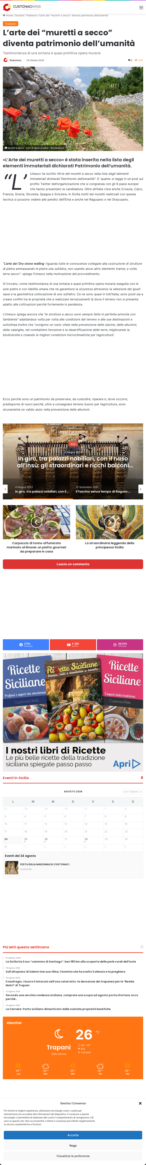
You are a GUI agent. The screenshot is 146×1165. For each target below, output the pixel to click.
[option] (73, 461)
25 (25, 839)
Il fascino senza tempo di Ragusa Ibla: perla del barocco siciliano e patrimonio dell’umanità (73, 465)
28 (86, 839)
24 (6, 839)
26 (46, 839)
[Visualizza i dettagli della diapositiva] (73, 712)
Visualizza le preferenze (73, 1156)
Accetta (73, 1135)
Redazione (15, 60)
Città (73, 444)
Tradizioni (31, 15)
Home (9, 15)
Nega (73, 1145)
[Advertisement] (73, 233)
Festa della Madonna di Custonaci (44, 864)
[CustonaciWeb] (22, 7)
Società (19, 15)
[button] (140, 1103)
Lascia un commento (73, 564)
